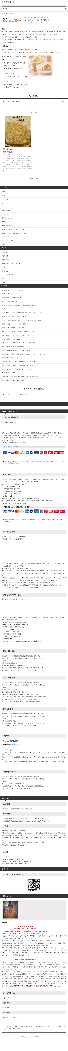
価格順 (12, 101)
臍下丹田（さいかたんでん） (10, 373)
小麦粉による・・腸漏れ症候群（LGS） (13, 297)
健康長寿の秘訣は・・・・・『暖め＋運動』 (14, 324)
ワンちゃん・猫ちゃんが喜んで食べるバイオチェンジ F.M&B (19, 369)
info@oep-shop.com (7, 998)
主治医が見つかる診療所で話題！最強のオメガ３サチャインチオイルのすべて (23, 354)
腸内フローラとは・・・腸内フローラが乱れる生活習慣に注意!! (21, 305)
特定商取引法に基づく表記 (43, 1026)
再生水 (3, 278)
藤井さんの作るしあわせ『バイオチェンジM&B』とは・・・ (18, 331)
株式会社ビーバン (7, 271)
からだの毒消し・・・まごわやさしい (12, 339)
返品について (30, 1026)
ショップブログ (7, 1028)
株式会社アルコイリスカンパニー (11, 263)
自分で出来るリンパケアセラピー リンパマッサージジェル (18, 335)
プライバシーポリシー (58, 1026)
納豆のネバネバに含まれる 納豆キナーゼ (14, 327)
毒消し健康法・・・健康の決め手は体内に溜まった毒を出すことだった (21, 312)
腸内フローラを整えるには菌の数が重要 (13, 346)
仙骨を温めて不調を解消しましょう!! (12, 357)
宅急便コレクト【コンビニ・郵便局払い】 (14, 536)
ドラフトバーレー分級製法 (9, 301)
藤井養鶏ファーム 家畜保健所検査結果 (13, 380)
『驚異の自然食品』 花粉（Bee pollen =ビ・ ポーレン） (17, 350)
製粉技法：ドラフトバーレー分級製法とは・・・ (15, 290)
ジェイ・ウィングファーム (9, 274)
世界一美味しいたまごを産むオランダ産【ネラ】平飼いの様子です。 (21, 376)
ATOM (19, 1028)
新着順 (17, 101)
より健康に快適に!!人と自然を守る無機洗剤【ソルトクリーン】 (19, 361)
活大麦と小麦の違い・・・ (9, 294)
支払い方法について (8, 1026)
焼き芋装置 (5, 256)
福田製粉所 (5, 252)
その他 (3, 282)
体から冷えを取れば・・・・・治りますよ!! (14, 316)
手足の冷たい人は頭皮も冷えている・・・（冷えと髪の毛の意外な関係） (22, 320)
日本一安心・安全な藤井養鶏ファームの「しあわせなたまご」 (19, 342)
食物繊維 (4, 309)
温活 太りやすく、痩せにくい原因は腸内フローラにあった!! (19, 365)
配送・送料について (20, 1026)
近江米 (3, 267)
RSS (14, 1028)
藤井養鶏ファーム (7, 259)
